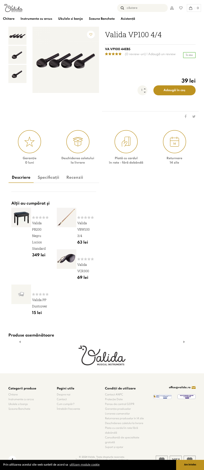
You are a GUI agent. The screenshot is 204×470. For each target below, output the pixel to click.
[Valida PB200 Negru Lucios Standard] (21, 217)
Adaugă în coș (174, 90)
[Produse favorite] (181, 8)
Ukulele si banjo (70, 18)
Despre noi (63, 394)
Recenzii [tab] (74, 178)
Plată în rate (126, 160)
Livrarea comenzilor (117, 413)
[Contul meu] (172, 8)
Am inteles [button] (190, 464)
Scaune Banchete (102, 18)
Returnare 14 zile (174, 160)
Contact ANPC (114, 394)
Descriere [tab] (21, 178)
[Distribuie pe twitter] (191, 116)
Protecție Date (114, 399)
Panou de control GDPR (119, 404)
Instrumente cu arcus (36, 18)
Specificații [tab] (48, 178)
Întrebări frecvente (68, 409)
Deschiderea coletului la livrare (124, 423)
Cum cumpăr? (66, 404)
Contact (62, 399)
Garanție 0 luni (29, 160)
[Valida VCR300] (66, 259)
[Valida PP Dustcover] (21, 294)
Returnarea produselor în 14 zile (124, 418)
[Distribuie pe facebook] (182, 116)
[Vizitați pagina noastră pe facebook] (12, 460)
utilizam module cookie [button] (85, 464)
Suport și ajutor (114, 447)
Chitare (9, 18)
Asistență (128, 18)
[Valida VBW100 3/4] (66, 217)
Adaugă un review (162, 54)
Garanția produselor (118, 409)
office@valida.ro (179, 387)
